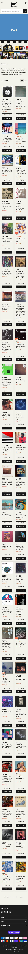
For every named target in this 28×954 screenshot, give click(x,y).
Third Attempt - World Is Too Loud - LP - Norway (7, 273)
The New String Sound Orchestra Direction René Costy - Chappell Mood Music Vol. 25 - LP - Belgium (7, 105)
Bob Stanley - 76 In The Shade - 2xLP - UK (7, 171)
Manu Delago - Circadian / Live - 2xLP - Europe (20, 547)
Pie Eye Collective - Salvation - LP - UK (7, 713)
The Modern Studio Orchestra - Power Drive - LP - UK (7, 612)
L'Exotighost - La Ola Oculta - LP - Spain (20, 878)
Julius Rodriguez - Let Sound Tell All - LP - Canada (7, 139)
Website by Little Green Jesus (8, 946)
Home (2, 64)
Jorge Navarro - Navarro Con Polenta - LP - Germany (20, 612)
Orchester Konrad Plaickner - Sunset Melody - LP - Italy (7, 482)
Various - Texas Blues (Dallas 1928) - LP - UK (6, 878)
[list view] (25, 80)
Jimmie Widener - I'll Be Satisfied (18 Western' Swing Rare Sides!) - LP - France (7, 780)
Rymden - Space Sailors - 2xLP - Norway (20, 579)
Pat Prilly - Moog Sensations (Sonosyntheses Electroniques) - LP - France (6, 382)
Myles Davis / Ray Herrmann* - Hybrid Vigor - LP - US (7, 450)
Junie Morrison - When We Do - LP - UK (21, 778)
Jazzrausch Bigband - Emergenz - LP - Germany (6, 680)
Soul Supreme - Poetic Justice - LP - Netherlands (21, 516)
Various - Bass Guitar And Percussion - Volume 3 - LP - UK (21, 104)
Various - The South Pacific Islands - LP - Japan (21, 140)
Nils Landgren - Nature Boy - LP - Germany (6, 579)
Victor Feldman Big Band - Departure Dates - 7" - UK (7, 206)
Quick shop (7, 115)
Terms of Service (21, 946)
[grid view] (22, 80)
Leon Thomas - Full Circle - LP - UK (6, 416)
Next (20, 897)
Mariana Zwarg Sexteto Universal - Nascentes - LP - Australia (7, 814)
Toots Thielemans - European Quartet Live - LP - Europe (7, 241)
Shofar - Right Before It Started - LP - (21, 381)
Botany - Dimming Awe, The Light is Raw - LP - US (7, 746)
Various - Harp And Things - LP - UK (21, 644)
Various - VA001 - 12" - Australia (7, 845)
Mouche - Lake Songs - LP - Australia (6, 308)
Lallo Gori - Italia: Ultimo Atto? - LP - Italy (21, 240)
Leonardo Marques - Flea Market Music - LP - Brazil (21, 714)
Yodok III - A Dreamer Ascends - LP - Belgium (21, 746)
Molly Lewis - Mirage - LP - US (6, 515)
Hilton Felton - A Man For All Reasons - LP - (20, 846)
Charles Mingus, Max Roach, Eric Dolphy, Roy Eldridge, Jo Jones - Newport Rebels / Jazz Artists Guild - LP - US (21, 311)
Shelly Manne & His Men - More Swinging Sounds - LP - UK (21, 814)
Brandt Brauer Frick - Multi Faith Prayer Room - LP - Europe (21, 483)
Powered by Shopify (14, 951)
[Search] (25, 11)
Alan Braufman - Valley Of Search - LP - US (20, 346)
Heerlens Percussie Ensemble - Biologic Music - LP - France (20, 206)
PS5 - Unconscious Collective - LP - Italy (20, 417)
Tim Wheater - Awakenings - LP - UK (21, 679)
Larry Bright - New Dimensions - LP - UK (21, 449)
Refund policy (14, 947)
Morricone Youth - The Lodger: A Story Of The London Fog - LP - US (7, 646)
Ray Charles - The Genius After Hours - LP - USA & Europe (21, 172)
